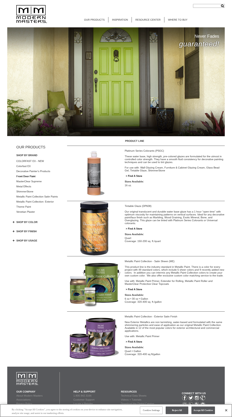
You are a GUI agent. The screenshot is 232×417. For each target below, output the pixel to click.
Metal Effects (23, 186)
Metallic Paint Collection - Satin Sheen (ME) (150, 261)
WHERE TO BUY (177, 19)
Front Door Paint (25, 176)
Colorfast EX (23, 166)
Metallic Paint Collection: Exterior (35, 201)
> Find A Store (134, 176)
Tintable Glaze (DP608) (138, 206)
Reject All (177, 410)
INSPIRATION (120, 19)
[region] (116, 410)
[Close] (226, 410)
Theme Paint (23, 206)
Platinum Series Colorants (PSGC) (144, 150)
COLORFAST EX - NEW (30, 161)
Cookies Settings (151, 410)
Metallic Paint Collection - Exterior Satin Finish (151, 316)
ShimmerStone (24, 191)
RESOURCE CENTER (148, 19)
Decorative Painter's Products (33, 171)
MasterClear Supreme (29, 181)
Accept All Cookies (203, 410)
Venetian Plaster (25, 211)
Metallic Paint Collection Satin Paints (37, 196)
